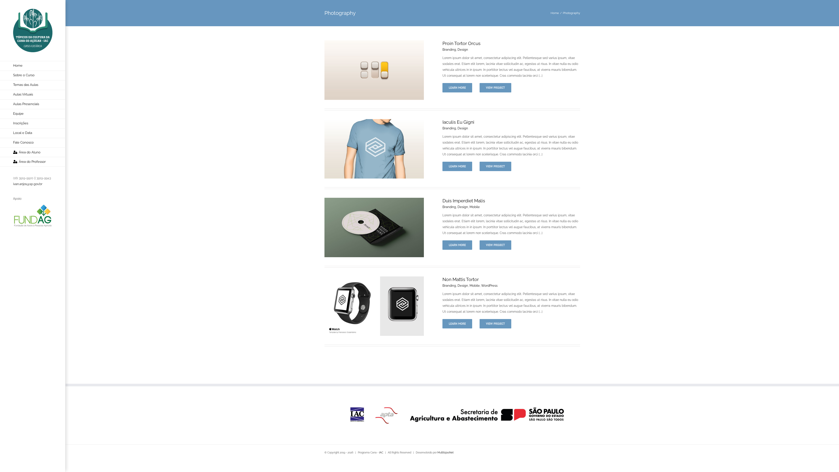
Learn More (457, 88)
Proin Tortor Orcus (461, 43)
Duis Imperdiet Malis (463, 200)
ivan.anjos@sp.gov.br (27, 184)
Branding (449, 50)
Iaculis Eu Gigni (458, 122)
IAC (381, 452)
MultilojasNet (445, 452)
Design (463, 50)
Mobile (475, 207)
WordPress (489, 286)
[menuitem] (33, 66)
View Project (495, 88)
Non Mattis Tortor (460, 279)
